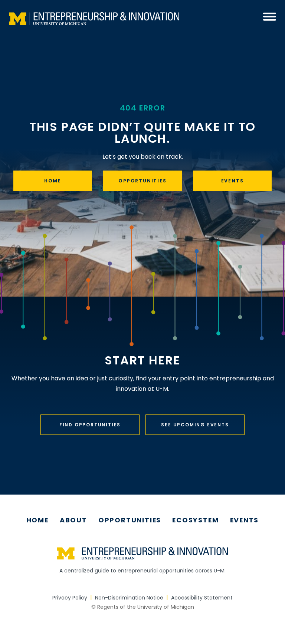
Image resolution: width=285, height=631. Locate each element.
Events (232, 181)
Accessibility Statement (202, 597)
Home (52, 181)
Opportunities (142, 181)
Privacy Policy (69, 597)
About (73, 520)
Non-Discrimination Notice (129, 597)
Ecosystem (195, 520)
